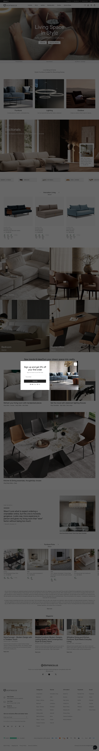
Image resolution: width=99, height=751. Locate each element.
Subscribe (35, 381)
